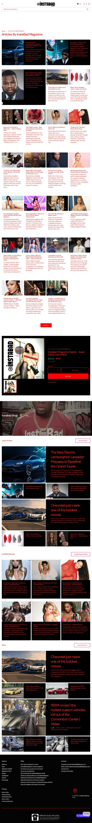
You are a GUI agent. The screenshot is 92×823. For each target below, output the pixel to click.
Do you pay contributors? (28, 771)
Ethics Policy (5, 792)
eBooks (4, 773)
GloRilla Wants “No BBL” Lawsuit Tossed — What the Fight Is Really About (12, 300)
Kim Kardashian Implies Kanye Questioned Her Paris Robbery (12, 215)
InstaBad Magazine (84, 795)
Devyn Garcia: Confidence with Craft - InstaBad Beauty (45, 583)
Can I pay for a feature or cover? (29, 764)
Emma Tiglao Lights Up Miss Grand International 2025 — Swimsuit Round (34, 257)
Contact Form (65, 769)
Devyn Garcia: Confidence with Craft (56, 128)
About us (4, 764)
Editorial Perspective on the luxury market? (32, 780)
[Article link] (24, 52)
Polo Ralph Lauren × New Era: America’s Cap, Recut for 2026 (34, 128)
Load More (46, 325)
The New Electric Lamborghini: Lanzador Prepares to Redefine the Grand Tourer (33, 45)
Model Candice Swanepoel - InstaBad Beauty (45, 625)
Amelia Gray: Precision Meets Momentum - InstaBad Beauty (72, 583)
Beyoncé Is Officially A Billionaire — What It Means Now (12, 128)
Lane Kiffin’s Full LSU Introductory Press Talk (55, 256)
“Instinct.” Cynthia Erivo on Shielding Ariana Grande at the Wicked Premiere (56, 300)
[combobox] (46, 9)
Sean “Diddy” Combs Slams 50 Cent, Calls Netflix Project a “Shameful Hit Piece (12, 258)
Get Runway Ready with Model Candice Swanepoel (79, 171)
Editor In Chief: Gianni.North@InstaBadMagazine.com (75, 766)
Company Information (67, 771)
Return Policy (5, 799)
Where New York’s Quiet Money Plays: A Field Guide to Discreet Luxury (34, 172)
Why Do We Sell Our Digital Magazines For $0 (33, 773)
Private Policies (6, 794)
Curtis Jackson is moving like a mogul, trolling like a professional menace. (34, 73)
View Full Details (52, 382)
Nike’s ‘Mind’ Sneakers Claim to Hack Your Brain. (78, 88)
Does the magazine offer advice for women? (33, 784)
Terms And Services (7, 801)
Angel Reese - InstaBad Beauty (73, 625)
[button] (2, 4)
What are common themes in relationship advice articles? (37, 782)
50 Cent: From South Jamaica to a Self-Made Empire (56, 172)
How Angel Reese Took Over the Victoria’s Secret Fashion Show (35, 215)
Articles (4, 777)
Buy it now (68, 376)
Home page (5, 780)
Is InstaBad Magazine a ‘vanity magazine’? (32, 766)
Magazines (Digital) (7, 769)
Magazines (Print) (6, 771)
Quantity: (50, 366)
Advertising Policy (7, 796)
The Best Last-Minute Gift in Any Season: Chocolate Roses (12, 172)
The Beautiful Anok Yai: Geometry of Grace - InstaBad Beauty (15, 625)
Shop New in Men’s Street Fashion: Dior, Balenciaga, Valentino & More (78, 257)
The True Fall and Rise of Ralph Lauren (56, 214)
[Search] (88, 9)
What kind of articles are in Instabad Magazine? (33, 777)
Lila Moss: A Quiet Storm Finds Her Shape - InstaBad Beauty (15, 583)
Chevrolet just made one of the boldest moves (57, 88)
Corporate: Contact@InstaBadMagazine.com (73, 764)
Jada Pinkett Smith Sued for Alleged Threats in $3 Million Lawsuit (79, 215)
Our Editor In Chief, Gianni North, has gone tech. (78, 43)
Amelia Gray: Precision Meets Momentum (77, 128)
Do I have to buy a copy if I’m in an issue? (32, 769)
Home (3, 31)
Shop (3, 766)
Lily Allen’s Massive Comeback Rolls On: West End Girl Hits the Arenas (34, 300)
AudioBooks (5, 775)
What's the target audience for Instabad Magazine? (35, 775)
